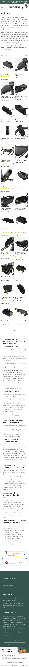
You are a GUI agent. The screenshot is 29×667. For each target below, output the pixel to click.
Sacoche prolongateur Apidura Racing (6, 321)
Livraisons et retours (9, 574)
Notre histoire (7, 589)
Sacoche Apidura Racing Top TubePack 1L (21, 209)
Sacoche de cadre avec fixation (20, 229)
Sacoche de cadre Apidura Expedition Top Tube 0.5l (20, 74)
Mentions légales (8, 585)
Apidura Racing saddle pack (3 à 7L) (20, 298)
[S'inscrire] (23, 644)
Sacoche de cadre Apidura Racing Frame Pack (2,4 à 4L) (20, 253)
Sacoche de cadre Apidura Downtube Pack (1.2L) (7, 185)
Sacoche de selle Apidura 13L (7, 119)
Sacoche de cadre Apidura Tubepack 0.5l (6, 253)
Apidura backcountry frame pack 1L (20, 277)
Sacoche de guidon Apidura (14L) (6, 209)
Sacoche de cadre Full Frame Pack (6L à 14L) (20, 160)
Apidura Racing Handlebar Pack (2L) (7, 298)
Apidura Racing (19, 388)
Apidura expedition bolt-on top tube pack (7, 73)
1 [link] (10, 331)
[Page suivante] (18, 331)
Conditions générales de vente (12, 582)
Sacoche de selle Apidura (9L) (21, 97)
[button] (2, 7)
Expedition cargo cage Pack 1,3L (6, 139)
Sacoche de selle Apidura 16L (21, 119)
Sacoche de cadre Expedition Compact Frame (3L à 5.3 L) (6, 160)
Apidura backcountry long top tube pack (21, 321)
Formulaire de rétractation (11, 578)
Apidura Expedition (20, 363)
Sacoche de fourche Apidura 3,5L (20, 139)
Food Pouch (13, 472)
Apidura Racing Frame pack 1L (6, 277)
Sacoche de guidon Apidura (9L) (19, 184)
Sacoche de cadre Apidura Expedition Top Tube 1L (7, 97)
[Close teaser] (22, 8)
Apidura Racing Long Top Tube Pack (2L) (7, 229)
